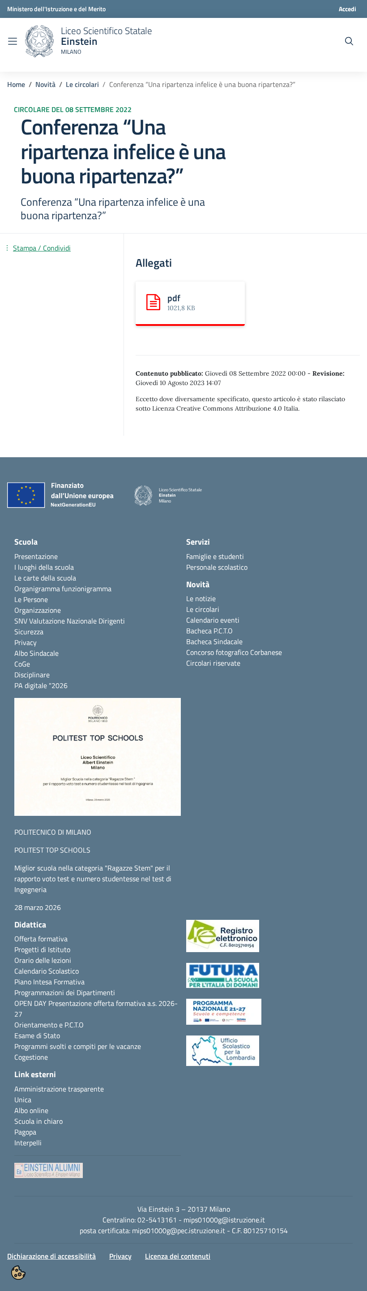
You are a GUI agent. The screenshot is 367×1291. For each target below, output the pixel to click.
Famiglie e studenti (215, 556)
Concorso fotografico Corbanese (234, 652)
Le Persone (31, 599)
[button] (97, 761)
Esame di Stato (37, 1035)
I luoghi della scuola (44, 567)
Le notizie (201, 598)
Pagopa (25, 1131)
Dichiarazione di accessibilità (51, 1256)
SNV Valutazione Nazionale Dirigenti (69, 620)
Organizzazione (37, 610)
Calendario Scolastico (46, 971)
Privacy (25, 642)
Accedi (347, 8)
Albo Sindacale (36, 653)
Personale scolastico (217, 567)
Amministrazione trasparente (59, 1088)
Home (16, 84)
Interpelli (28, 1142)
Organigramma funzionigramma (62, 588)
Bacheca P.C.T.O (209, 630)
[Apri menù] (12, 41)
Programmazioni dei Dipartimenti (64, 992)
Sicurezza (28, 631)
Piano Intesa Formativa (49, 981)
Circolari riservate (213, 663)
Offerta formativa (41, 938)
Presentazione (36, 556)
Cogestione (31, 1057)
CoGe (22, 663)
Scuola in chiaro (38, 1121)
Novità (45, 84)
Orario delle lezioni (42, 960)
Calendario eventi (212, 620)
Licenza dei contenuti (177, 1256)
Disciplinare (32, 674)
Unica (22, 1099)
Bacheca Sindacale (214, 641)
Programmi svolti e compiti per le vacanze (77, 1046)
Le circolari (82, 84)
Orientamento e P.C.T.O (49, 1024)
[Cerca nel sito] (349, 41)
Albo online (31, 1110)
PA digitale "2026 (41, 685)
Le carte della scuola (45, 577)
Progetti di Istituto (42, 949)
